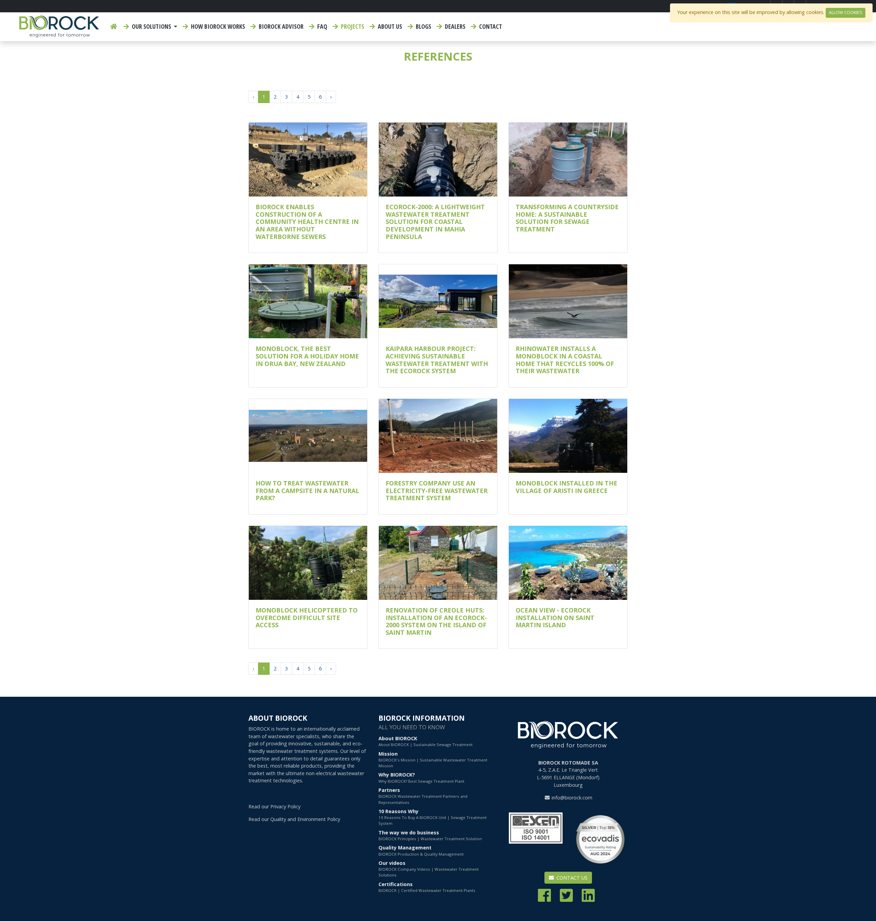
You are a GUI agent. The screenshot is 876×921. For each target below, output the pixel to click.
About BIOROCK (425, 741)
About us (389, 26)
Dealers (454, 26)
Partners (422, 796)
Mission (432, 759)
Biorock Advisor (280, 26)
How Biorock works (217, 26)
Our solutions (151, 26)
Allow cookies (845, 12)
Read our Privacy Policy (274, 806)
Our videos (428, 869)
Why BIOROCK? (421, 777)
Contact (490, 26)
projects (351, 26)
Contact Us (571, 877)
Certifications (426, 887)
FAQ (321, 26)
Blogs (422, 26)
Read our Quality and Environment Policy (294, 819)
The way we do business (430, 835)
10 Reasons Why (432, 817)
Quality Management (421, 850)
